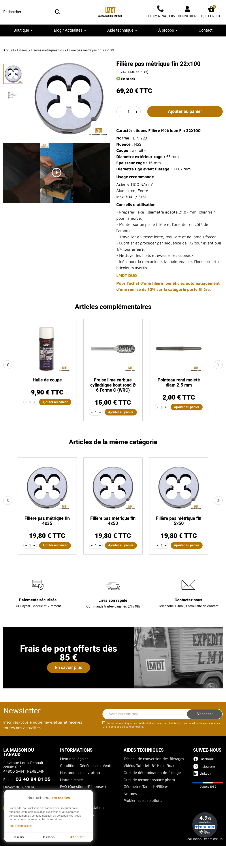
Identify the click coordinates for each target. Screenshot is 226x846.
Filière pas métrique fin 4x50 (113, 521)
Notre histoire (71, 779)
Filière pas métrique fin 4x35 (47, 521)
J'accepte (77, 837)
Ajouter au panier (185, 111)
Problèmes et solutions (143, 800)
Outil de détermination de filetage (152, 772)
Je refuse (19, 837)
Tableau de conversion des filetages (154, 758)
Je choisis (49, 837)
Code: (122, 72)
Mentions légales (74, 758)
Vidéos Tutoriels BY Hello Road (149, 765)
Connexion (187, 16)
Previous (7, 364)
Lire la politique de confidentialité (122, 726)
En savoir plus (68, 667)
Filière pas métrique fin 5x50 (178, 521)
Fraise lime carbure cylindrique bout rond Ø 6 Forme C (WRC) (113, 385)
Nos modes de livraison (80, 772)
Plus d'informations (20, 825)
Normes (130, 793)
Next (218, 364)
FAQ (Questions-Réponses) (83, 786)
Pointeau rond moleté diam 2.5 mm (179, 382)
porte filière (198, 289)
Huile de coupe (47, 380)
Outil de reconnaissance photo (149, 779)
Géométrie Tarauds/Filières (146, 786)
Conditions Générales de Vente (86, 765)
